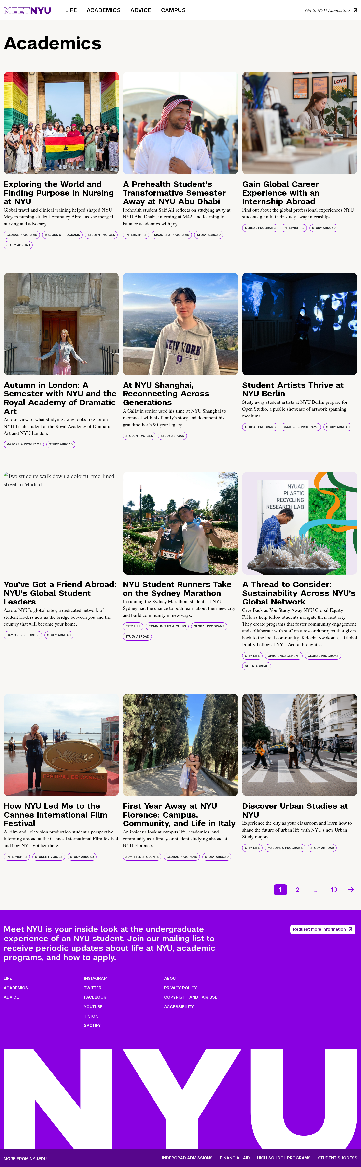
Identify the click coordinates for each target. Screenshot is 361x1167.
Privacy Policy (180, 988)
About (171, 978)
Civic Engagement (284, 656)
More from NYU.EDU (25, 1158)
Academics (104, 10)
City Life (132, 626)
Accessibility (179, 1006)
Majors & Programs (62, 235)
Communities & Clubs (167, 626)
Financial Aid (235, 1158)
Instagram (95, 978)
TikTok (91, 1016)
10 (334, 889)
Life (71, 10)
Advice (140, 10)
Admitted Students (142, 857)
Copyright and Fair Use (190, 997)
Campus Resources (22, 635)
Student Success (337, 1158)
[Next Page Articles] (351, 889)
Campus (173, 10)
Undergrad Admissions (186, 1158)
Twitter (92, 988)
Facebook (95, 997)
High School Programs (284, 1158)
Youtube (93, 1006)
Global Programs (21, 235)
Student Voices (101, 235)
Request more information (319, 929)
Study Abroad (18, 245)
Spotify (92, 1025)
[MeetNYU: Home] (27, 10)
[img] (61, 123)
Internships (135, 235)
